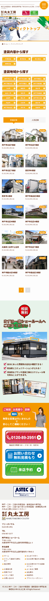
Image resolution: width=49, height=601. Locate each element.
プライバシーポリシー (35, 578)
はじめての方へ (32, 556)
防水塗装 (38, 59)
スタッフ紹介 (9, 575)
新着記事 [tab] (13, 120)
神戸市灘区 (23, 83)
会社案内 (30, 572)
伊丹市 (23, 107)
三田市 (8, 88)
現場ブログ (8, 572)
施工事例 (7, 564)
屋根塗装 (23, 59)
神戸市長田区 (8, 107)
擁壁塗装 (8, 64)
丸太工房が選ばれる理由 (36, 559)
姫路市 (23, 88)
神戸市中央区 (37, 98)
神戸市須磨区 (37, 93)
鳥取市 (38, 107)
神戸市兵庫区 (23, 79)
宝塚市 (23, 93)
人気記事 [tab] (35, 120)
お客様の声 (8, 569)
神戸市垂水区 (8, 83)
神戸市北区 (8, 79)
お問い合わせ (9, 578)
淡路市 (8, 98)
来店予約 (30, 575)
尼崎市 (23, 103)
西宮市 (38, 103)
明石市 (23, 98)
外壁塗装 (8, 59)
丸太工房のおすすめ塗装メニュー (36, 565)
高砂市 (38, 88)
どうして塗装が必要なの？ (12, 560)
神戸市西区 (38, 79)
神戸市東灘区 (37, 83)
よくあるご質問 (32, 569)
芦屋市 (8, 103)
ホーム (6, 556)
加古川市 (8, 93)
